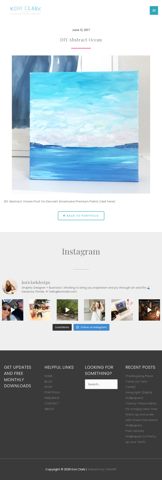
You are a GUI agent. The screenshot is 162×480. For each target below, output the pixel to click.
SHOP (48, 387)
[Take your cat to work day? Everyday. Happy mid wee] (122, 310)
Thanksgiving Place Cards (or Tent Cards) (139, 381)
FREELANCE (51, 398)
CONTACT (51, 403)
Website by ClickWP (102, 469)
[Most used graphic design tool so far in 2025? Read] (94, 310)
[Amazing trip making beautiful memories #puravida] (67, 310)
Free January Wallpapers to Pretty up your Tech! (140, 436)
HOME (48, 376)
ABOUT (49, 409)
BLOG (48, 381)
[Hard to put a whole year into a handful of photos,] (149, 310)
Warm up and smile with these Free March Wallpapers (141, 420)
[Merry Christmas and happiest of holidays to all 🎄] (40, 310)
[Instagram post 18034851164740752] (12, 310)
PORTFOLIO (52, 392)
